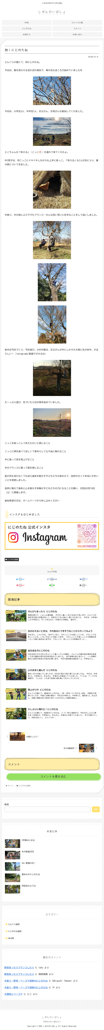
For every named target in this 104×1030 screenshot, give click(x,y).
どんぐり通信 (14, 924)
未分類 (11, 938)
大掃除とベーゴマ (13, 994)
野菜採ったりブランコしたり (19, 967)
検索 (6, 804)
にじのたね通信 (12, 559)
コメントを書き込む (53, 776)
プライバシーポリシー (52, 1022)
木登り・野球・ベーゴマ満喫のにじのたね (26, 981)
